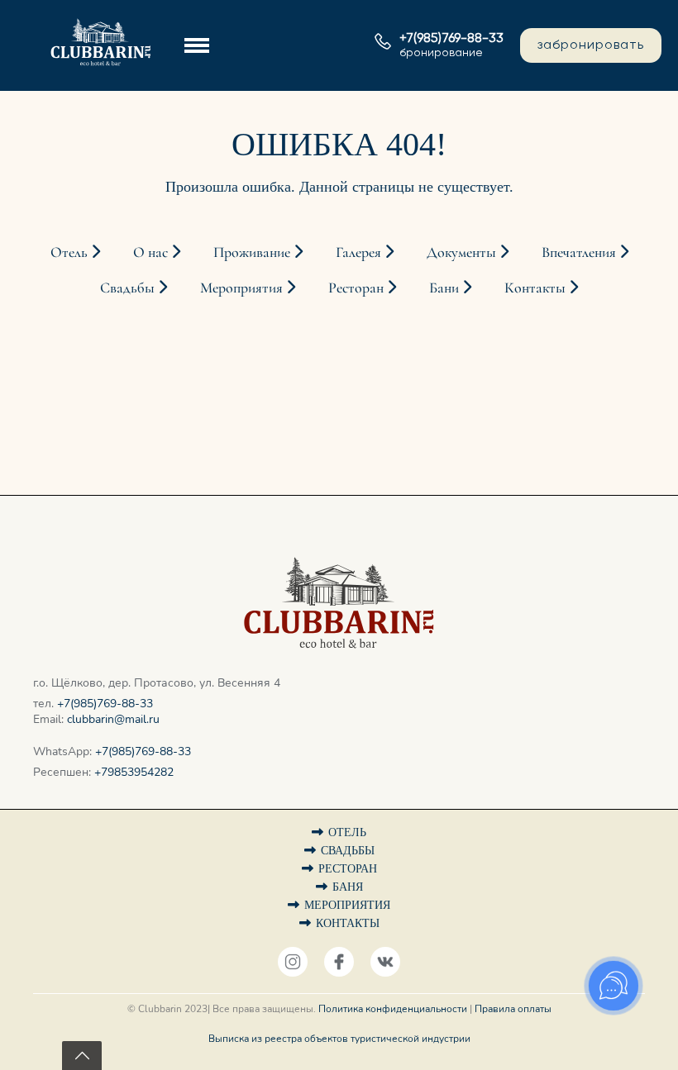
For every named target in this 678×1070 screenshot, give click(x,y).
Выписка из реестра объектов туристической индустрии (339, 1038)
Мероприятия (243, 287)
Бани (445, 287)
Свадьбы (129, 287)
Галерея (360, 252)
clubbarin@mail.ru (113, 719)
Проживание (253, 252)
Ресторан (357, 287)
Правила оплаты (513, 1008)
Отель (70, 252)
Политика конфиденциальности (392, 1008)
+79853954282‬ (134, 772)
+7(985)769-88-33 (105, 703)
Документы (463, 252)
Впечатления (580, 252)
